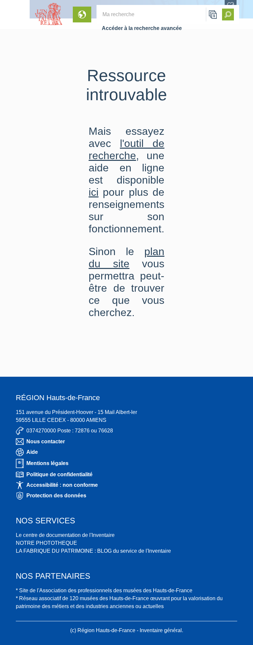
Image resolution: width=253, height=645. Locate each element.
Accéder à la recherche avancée (142, 28)
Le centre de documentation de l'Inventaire (65, 535)
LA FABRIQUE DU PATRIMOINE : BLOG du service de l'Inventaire (93, 551)
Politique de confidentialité (59, 474)
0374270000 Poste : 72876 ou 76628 (69, 430)
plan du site (126, 258)
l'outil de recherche (126, 149)
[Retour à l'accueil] (15, 14)
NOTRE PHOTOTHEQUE (46, 543)
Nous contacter (45, 441)
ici (93, 192)
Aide (32, 452)
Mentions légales (47, 463)
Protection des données (56, 495)
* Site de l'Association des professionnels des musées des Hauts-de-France (104, 590)
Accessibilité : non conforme (62, 485)
